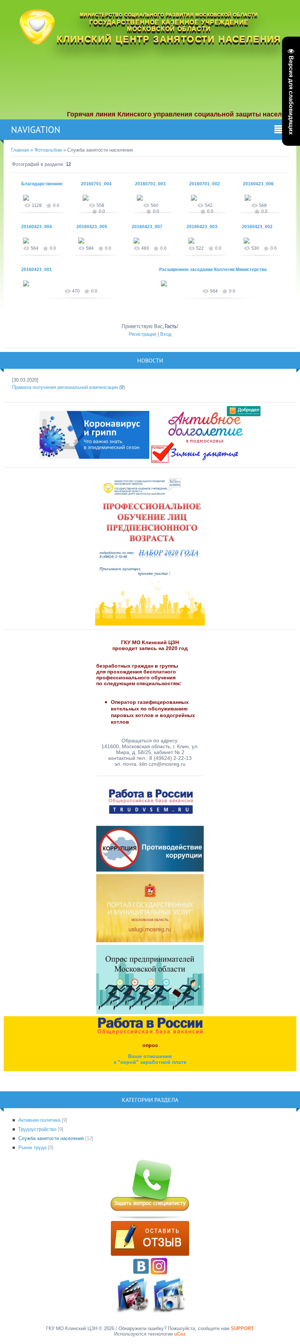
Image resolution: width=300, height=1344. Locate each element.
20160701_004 (96, 183)
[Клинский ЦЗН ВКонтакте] (141, 1273)
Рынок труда (32, 1147)
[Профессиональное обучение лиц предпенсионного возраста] (150, 548)
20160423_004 (36, 226)
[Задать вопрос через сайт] (150, 1218)
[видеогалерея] (132, 1311)
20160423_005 (91, 226)
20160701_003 (150, 183)
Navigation (35, 129)
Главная (20, 150)
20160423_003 (202, 226)
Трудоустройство (37, 1129)
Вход (166, 334)
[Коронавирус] (94, 434)
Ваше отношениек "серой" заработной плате (150, 1059)
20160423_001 (36, 269)
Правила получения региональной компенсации (65, 387)
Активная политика (39, 1120)
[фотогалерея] (168, 1311)
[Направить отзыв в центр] (150, 1254)
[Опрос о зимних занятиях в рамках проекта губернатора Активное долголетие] (205, 434)
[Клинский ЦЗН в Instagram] (159, 1273)
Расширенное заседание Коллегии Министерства (213, 269)
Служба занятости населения (51, 1138)
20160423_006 (258, 183)
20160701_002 (204, 183)
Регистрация (142, 334)
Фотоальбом (48, 150)
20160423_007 (147, 226)
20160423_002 (257, 226)
